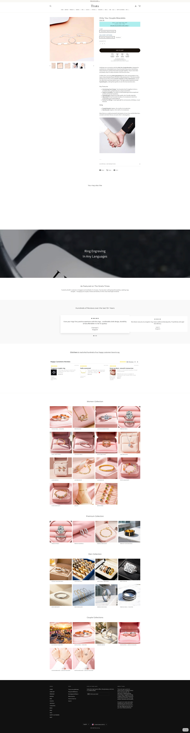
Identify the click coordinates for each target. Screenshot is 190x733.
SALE (113, 9)
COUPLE (87, 9)
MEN (83, 9)
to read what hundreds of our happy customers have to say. (95, 352)
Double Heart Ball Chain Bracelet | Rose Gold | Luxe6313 (83, 378)
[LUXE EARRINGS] (61, 468)
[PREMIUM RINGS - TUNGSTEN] (129, 595)
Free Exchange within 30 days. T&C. (120, 59)
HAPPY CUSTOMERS (121, 9)
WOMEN (77, 9)
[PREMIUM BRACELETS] (106, 531)
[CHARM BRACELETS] (61, 494)
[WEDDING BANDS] (106, 633)
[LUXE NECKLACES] (129, 442)
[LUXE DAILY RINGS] (84, 442)
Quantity (102, 41)
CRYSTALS (94, 9)
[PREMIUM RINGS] (129, 417)
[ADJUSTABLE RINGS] (106, 442)
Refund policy (71, 696)
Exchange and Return (73, 694)
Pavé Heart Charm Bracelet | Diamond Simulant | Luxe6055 (54, 377)
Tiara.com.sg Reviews (73, 689)
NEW (110, 9)
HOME (62, 9)
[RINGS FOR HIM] (129, 569)
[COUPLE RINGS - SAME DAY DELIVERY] (129, 633)
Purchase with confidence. (120, 58)
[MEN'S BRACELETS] (61, 595)
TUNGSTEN (100, 9)
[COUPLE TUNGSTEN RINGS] (61, 569)
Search (70, 701)
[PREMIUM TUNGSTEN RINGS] (129, 531)
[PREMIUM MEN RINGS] (106, 595)
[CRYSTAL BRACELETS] (129, 468)
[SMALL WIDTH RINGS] (61, 442)
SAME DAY (66, 9)
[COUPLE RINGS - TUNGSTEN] (61, 417)
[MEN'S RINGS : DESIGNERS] (106, 569)
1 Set (101, 29)
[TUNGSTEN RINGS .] (84, 569)
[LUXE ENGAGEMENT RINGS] (106, 417)
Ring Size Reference (73, 691)
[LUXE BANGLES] (106, 468)
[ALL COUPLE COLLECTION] (61, 633)
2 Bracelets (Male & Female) (107, 31)
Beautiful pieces (115, 368)
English (85, 724)
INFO (127, 9)
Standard (118, 37)
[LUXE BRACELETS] (84, 468)
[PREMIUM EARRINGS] (84, 531)
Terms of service (72, 698)
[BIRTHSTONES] (106, 494)
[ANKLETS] (84, 494)
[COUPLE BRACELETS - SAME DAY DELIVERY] (61, 658)
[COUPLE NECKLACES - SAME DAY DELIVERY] (84, 658)
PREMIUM (72, 9)
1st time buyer (85, 368)
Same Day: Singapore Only (107, 37)
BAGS (106, 9)
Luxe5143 (112, 376)
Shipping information (107, 164)
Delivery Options (105, 35)
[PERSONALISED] (84, 417)
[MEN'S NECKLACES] (84, 595)
